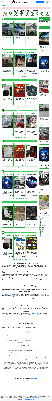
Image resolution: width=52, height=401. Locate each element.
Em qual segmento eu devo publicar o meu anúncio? (14, 337)
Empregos (43, 236)
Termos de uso (8, 335)
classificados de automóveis (10, 286)
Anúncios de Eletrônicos (34, 313)
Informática (43, 223)
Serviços (43, 229)
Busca (47, 2)
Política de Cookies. (37, 397)
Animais (43, 231)
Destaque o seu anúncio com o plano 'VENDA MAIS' (13, 342)
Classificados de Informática (7, 301)
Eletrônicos (43, 227)
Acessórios (43, 225)
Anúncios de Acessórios (11, 307)
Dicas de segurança (8, 347)
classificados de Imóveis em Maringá (8, 294)
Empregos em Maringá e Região (15, 324)
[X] (27, 380)
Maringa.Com (4, 5)
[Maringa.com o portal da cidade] (20, 1)
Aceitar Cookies (32, 399)
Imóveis (43, 220)
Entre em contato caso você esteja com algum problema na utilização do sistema (19, 340)
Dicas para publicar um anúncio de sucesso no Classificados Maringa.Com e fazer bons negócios (21, 350)
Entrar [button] (49, 2)
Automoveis (43, 218)
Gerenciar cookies (20, 399)
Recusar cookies (26, 399)
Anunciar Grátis (40, 1)
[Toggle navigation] (2, 1)
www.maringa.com (34, 378)
